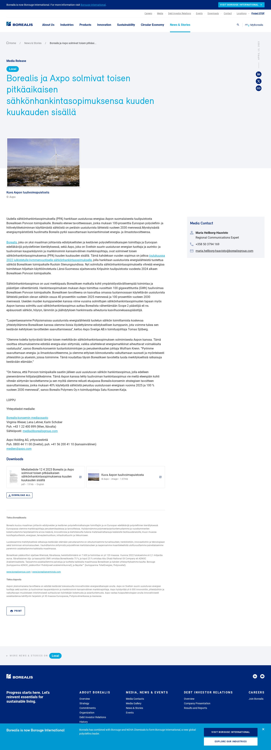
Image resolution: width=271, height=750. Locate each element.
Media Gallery (133, 703)
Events (130, 712)
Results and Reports (195, 708)
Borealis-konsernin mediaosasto (27, 417)
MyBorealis (256, 24)
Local (12, 69)
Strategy (84, 703)
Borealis (11, 242)
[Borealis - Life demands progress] (14, 24)
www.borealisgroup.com (18, 572)
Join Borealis (256, 698)
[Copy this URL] (259, 88)
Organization (86, 712)
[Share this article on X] (259, 81)
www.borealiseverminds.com (46, 572)
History (83, 721)
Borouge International (93, 4)
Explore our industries (231, 741)
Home (13, 43)
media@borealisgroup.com (40, 431)
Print (18, 611)
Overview (84, 698)
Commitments (87, 708)
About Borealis (94, 692)
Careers (257, 692)
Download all (21, 495)
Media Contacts (135, 698)
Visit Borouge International (230, 732)
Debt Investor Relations (92, 717)
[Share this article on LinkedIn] (259, 74)
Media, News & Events (147, 692)
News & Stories (33, 43)
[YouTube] (262, 677)
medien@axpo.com (19, 448)
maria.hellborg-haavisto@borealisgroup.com (224, 251)
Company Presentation (197, 703)
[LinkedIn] (255, 677)
